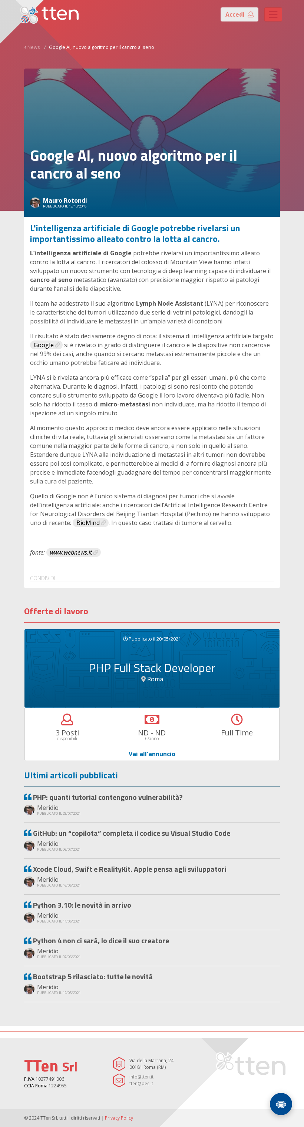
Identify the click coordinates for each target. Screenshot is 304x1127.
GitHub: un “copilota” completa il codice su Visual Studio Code (131, 833)
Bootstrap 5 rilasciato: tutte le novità (93, 976)
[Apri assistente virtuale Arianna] (281, 1104)
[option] (152, 695)
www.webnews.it (71, 552)
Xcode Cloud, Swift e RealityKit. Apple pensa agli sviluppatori (130, 869)
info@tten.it (141, 1077)
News (33, 47)
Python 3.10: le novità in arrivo (82, 905)
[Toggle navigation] (273, 14)
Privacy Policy (119, 1118)
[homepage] (49, 14)
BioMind (88, 523)
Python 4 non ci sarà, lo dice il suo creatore (101, 940)
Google (44, 345)
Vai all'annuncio (152, 754)
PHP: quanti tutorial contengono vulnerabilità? (108, 797)
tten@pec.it (141, 1083)
